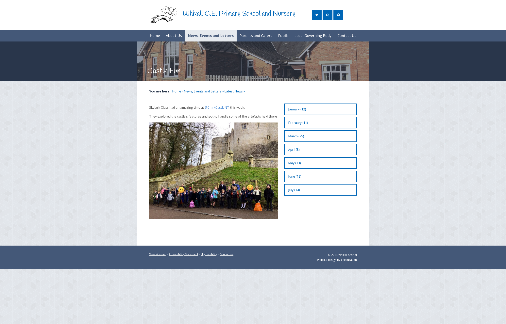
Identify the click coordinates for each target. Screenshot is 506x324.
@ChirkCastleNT (217, 107)
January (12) (297, 109)
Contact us (226, 254)
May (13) (294, 163)
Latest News (233, 91)
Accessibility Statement (183, 254)
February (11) (298, 123)
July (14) (294, 190)
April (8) (294, 149)
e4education (349, 260)
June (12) (294, 176)
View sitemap (157, 254)
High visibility (209, 254)
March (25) (296, 136)
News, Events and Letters (202, 91)
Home (176, 91)
